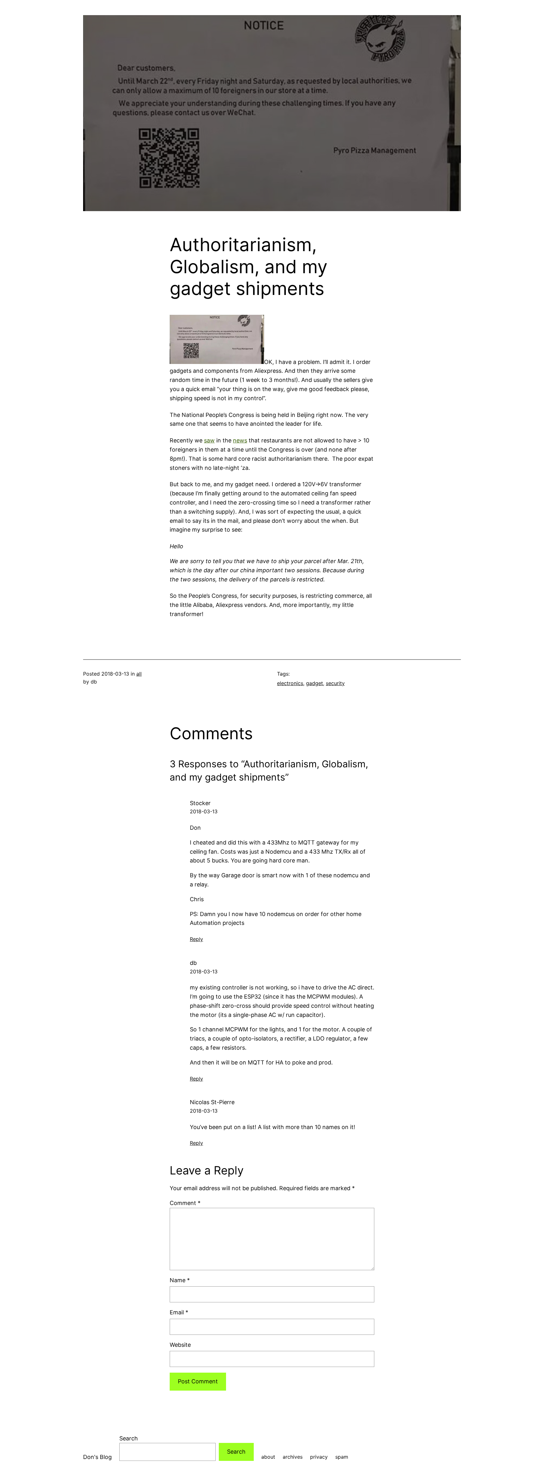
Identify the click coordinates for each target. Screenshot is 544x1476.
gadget (314, 683)
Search (128, 1438)
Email (179, 1312)
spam (341, 1457)
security (335, 683)
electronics (290, 683)
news (240, 440)
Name (180, 1280)
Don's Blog (97, 1457)
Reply (196, 939)
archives (293, 1457)
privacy (319, 1457)
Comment (185, 1203)
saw (209, 440)
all (139, 674)
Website (180, 1344)
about (268, 1457)
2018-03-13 (204, 811)
